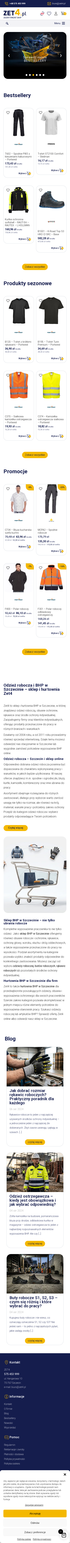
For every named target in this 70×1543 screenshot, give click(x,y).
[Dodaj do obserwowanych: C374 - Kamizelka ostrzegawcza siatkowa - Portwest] (40, 375)
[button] (65, 1474)
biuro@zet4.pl (18, 1387)
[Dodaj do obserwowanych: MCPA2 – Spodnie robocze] (40, 488)
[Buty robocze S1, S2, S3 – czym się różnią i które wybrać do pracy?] (35, 1292)
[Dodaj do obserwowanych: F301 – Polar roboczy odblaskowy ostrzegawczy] (40, 568)
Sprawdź (35, 69)
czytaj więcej (35, 1142)
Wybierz (23, 173)
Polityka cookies (24, 1539)
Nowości (8, 1423)
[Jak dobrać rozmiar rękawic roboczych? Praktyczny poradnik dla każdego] (35, 1085)
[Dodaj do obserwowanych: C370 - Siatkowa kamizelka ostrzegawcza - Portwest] (8, 375)
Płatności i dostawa (14, 1454)
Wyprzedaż (10, 1427)
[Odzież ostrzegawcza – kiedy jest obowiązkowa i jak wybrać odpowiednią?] (35, 1191)
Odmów (35, 1522)
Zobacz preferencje (35, 1532)
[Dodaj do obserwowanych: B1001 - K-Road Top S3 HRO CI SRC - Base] (40, 190)
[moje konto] (56, 14)
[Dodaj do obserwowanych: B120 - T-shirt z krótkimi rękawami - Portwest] (8, 300)
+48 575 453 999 (17, 3)
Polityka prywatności (42, 1539)
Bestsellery (10, 1418)
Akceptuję (35, 1513)
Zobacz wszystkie (35, 266)
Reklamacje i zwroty (14, 1449)
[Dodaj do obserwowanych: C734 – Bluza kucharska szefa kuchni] (8, 488)
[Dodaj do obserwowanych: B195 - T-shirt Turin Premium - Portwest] (40, 300)
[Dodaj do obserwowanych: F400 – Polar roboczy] (8, 568)
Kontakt (8, 1404)
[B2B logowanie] (43, 14)
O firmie (8, 1408)
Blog (6, 1413)
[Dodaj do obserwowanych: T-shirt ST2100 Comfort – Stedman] (40, 112)
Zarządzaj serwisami (34, 1505)
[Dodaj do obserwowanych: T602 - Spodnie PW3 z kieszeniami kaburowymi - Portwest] (8, 112)
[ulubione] (50, 14)
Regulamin (9, 1445)
